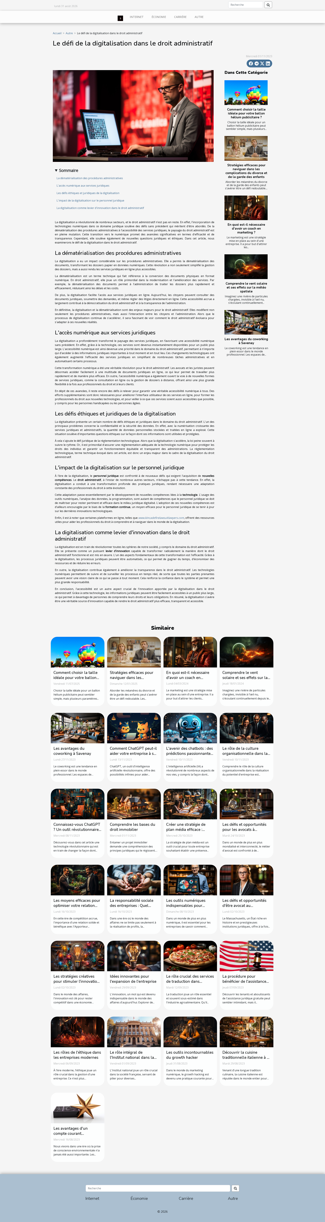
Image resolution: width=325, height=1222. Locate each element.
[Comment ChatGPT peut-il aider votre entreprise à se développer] (134, 728)
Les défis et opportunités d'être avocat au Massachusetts (244, 905)
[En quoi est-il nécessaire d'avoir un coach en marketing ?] (246, 208)
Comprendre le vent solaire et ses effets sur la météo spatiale (246, 287)
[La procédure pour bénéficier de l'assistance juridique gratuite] (246, 956)
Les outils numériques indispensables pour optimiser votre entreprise (189, 905)
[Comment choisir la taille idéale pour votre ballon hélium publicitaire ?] (246, 92)
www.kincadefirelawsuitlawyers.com (161, 518)
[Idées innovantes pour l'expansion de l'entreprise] (134, 956)
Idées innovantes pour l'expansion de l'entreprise (133, 979)
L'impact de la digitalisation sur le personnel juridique (90, 200)
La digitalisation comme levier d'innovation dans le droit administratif (100, 208)
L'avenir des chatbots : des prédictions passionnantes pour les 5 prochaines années (189, 756)
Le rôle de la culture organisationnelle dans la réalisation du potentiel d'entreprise (245, 756)
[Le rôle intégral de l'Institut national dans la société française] (134, 1032)
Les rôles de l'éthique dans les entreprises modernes (77, 1055)
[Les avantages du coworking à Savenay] (246, 322)
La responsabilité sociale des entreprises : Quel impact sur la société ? (131, 905)
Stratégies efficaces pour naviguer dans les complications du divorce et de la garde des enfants (246, 171)
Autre (199, 17)
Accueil (57, 33)
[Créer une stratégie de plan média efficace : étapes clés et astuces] (190, 804)
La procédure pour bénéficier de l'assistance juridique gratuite (244, 981)
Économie (159, 17)
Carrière (180, 17)
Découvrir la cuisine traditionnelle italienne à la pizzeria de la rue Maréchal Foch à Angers (246, 1060)
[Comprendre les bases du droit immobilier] (134, 804)
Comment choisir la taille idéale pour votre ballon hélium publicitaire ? (246, 113)
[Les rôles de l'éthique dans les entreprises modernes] (77, 1032)
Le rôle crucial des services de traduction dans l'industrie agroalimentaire (190, 981)
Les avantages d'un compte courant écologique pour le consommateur (70, 1136)
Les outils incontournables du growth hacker (189, 1055)
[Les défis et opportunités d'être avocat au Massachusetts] (246, 880)
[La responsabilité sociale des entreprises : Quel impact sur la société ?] (134, 880)
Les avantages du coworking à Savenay (246, 341)
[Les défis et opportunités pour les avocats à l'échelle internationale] (246, 804)
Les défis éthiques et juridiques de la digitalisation (88, 193)
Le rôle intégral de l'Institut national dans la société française (132, 1057)
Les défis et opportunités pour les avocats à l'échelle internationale (244, 829)
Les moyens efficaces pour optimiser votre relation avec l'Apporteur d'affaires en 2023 (77, 908)
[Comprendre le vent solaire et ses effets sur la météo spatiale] (246, 266)
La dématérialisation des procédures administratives (90, 178)
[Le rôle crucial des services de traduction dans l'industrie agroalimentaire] (190, 956)
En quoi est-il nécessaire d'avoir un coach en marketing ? (246, 228)
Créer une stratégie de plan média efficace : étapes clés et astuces (185, 829)
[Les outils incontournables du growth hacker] (190, 1032)
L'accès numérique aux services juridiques (83, 185)
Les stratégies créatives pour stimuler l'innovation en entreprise (76, 981)
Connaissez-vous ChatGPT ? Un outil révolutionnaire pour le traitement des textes (76, 832)
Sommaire (68, 170)
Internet (137, 17)
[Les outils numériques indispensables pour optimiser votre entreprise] (190, 880)
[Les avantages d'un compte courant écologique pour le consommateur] (77, 1108)
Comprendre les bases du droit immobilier (132, 827)
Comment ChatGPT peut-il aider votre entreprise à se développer (133, 753)
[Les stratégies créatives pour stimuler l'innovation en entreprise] (77, 956)
